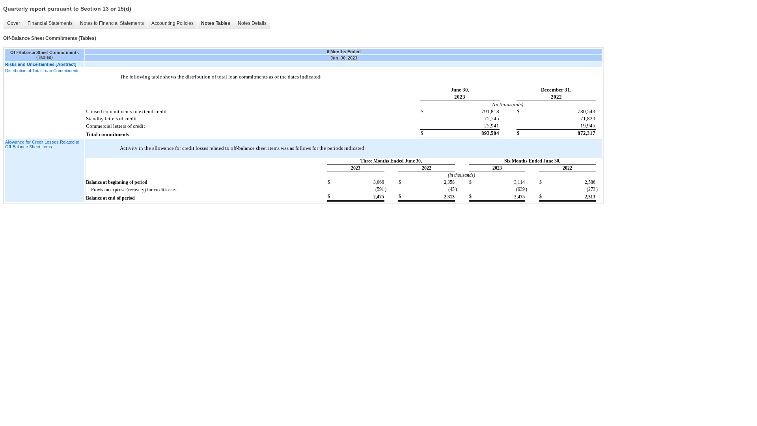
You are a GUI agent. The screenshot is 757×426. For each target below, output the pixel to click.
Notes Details (252, 23)
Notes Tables (215, 23)
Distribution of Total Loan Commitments (42, 70)
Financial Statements (50, 23)
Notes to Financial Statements (112, 23)
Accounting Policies (172, 23)
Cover (13, 23)
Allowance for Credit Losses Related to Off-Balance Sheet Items (42, 144)
